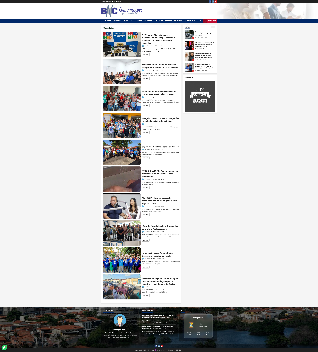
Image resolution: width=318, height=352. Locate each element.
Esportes (149, 21)
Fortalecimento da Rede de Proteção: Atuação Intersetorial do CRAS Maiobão (122, 71)
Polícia (139, 21)
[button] (102, 20)
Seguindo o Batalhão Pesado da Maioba (122, 152)
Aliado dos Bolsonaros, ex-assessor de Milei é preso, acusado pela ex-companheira (189, 34)
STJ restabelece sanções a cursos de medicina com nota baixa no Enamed (189, 56)
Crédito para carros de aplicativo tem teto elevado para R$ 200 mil (189, 67)
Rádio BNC (212, 21)
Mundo (160, 21)
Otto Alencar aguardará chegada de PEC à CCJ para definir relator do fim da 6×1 (189, 45)
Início (109, 21)
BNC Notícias (147, 46)
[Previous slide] (212, 27)
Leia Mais (146, 54)
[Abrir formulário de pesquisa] (201, 20)
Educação (191, 21)
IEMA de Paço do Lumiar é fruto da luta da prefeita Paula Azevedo (122, 233)
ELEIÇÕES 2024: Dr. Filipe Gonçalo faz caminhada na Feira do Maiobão (122, 125)
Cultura (180, 21)
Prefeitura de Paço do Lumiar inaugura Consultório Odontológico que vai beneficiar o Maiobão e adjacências (122, 286)
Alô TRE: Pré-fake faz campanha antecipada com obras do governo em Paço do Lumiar (122, 206)
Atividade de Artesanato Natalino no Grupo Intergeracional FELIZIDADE (122, 98)
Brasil (169, 21)
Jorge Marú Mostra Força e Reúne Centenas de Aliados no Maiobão (122, 260)
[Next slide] (214, 27)
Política (118, 21)
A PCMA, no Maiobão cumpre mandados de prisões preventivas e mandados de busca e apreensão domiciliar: (122, 44)
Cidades (129, 21)
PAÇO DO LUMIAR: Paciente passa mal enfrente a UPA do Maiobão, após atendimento (122, 179)
